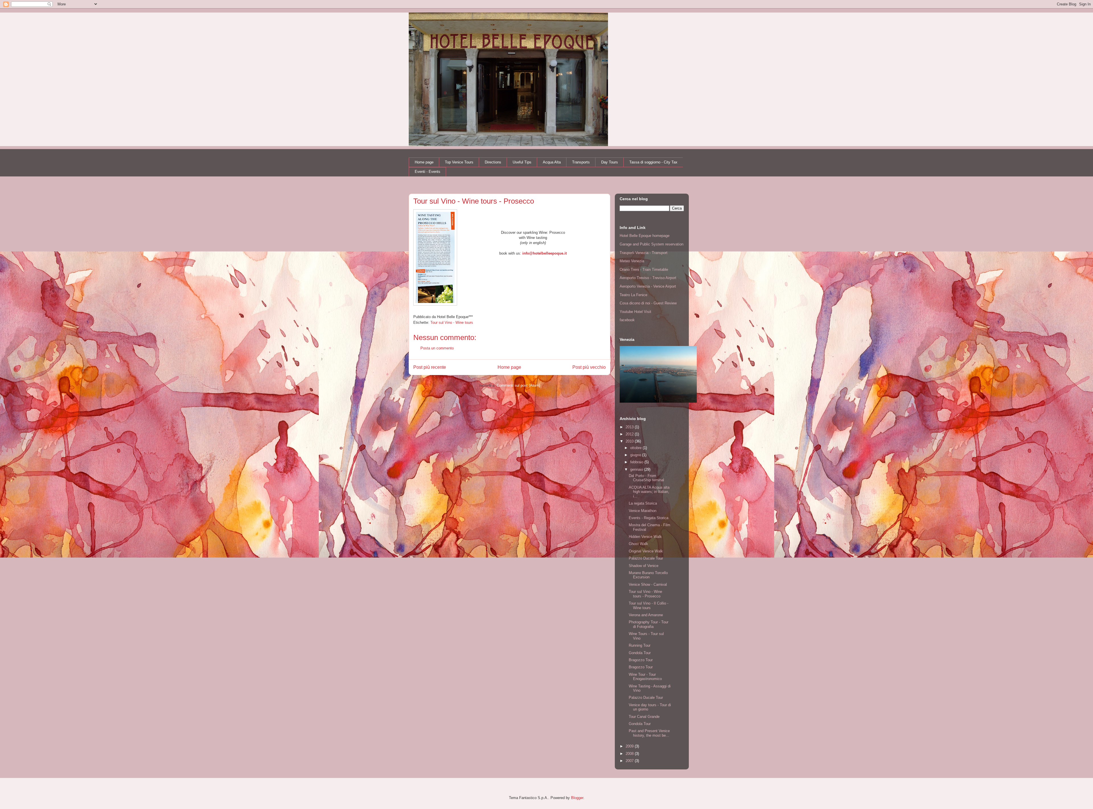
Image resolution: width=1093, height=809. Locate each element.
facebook (627, 320)
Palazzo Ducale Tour (646, 558)
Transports (581, 162)
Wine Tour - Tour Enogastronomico (645, 676)
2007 (630, 761)
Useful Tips (522, 162)
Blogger (577, 798)
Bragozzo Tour (641, 660)
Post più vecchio (589, 367)
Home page (424, 162)
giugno (636, 455)
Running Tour (639, 645)
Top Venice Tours (459, 162)
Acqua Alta (552, 162)
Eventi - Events (427, 171)
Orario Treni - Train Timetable (644, 269)
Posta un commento (437, 348)
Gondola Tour (640, 653)
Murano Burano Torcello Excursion (648, 575)
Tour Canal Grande (644, 716)
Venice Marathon (642, 511)
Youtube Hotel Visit (635, 312)
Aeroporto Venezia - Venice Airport (648, 286)
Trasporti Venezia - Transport (643, 253)
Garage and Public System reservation (651, 244)
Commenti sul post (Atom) (518, 385)
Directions (493, 162)
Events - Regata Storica (648, 518)
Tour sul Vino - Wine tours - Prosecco (645, 593)
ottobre (636, 448)
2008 (630, 753)
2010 (630, 441)
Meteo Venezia (632, 261)
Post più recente (429, 367)
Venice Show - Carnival (648, 584)
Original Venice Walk (646, 551)
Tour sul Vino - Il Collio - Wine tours (648, 605)
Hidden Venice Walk (645, 536)
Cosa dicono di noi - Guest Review (648, 303)
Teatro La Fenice (633, 295)
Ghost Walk (638, 544)
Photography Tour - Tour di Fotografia (648, 624)
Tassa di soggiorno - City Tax (653, 162)
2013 (630, 427)
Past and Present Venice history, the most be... (649, 733)
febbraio (637, 462)
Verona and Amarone (646, 615)
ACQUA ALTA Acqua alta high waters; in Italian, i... (649, 491)
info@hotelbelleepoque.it (544, 253)
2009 (630, 746)
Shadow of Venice (643, 566)
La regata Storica (643, 503)
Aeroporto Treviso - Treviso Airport (648, 278)
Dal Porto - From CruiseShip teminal (646, 478)
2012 (630, 434)
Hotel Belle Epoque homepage (644, 236)
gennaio (637, 469)
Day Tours (609, 162)
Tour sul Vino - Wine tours (451, 322)
